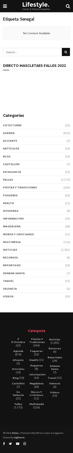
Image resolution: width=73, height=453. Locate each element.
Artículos (11, 148)
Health (8, 203)
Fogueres (10, 195)
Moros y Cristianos (18, 234)
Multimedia (12, 242)
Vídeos (8, 296)
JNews (15, 432)
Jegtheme (19, 437)
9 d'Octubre (12, 125)
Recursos (10, 257)
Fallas (8, 179)
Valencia (10, 288)
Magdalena (12, 226)
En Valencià (12, 171)
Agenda (9, 132)
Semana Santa (14, 273)
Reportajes (12, 265)
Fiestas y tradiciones (20, 187)
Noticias (10, 249)
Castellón (11, 164)
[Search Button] (66, 52)
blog (7, 156)
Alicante (10, 140)
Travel (8, 280)
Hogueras (10, 210)
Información (13, 218)
